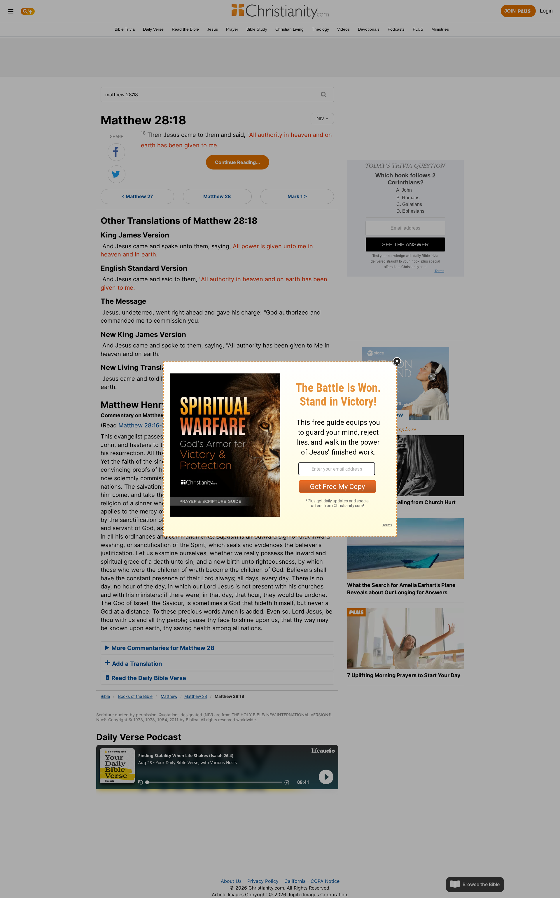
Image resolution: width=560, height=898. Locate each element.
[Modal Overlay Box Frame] (280, 449)
